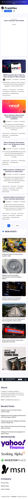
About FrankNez (5, 489)
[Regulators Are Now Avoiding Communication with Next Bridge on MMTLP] (14, 266)
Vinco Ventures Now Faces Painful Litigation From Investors (14, 117)
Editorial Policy (5, 486)
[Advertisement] (14, 40)
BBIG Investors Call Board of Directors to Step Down (14, 171)
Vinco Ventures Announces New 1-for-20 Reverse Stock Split (14, 144)
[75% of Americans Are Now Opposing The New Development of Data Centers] (14, 310)
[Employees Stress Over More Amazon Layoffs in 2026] (14, 245)
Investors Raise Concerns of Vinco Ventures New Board (14, 198)
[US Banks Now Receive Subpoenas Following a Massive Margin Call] (14, 289)
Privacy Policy (5, 482)
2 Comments (15, 79)
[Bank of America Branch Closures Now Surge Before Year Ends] (14, 331)
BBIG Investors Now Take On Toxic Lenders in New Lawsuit (14, 76)
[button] (2, 11)
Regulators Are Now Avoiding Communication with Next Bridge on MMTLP (12, 277)
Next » (18, 225)
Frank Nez (9, 79)
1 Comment (16, 121)
